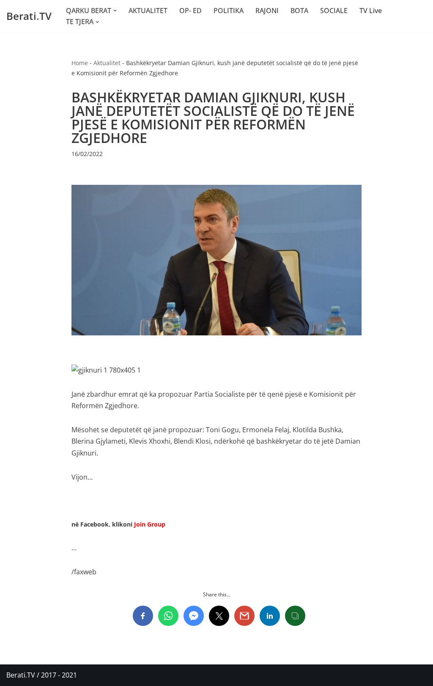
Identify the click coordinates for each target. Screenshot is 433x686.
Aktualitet (107, 63)
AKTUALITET (148, 10)
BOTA (299, 10)
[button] (115, 10)
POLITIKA (229, 10)
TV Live (370, 10)
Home (79, 63)
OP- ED (190, 10)
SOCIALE (334, 10)
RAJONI (267, 10)
